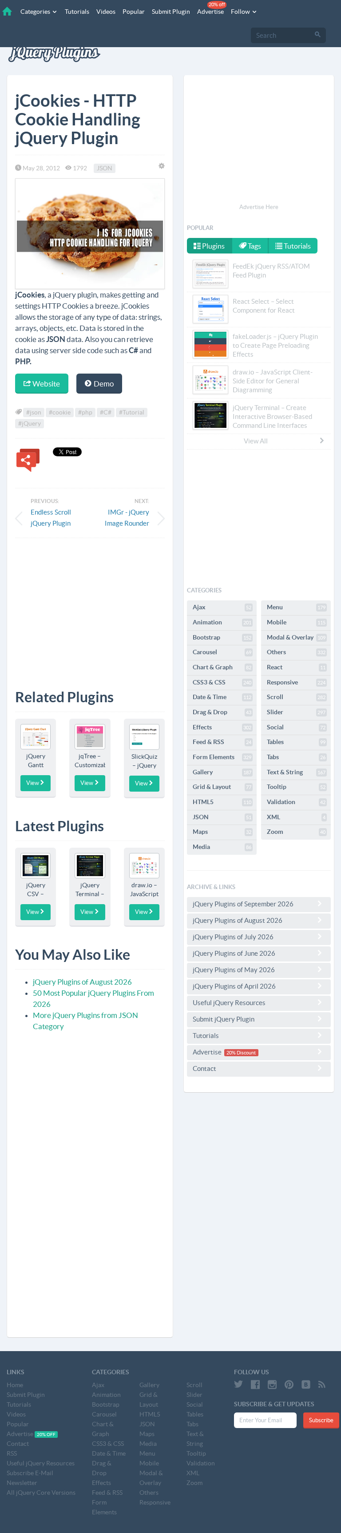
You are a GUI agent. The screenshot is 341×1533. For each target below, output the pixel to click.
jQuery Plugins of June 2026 (234, 953)
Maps (222, 831)
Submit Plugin (171, 11)
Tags (253, 246)
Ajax (222, 607)
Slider (296, 712)
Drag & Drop (222, 712)
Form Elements (222, 756)
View (32, 783)
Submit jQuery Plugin (223, 1019)
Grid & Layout (222, 786)
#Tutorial (131, 412)
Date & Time (222, 696)
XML (296, 817)
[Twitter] (238, 1384)
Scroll (296, 696)
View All (256, 441)
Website (45, 383)
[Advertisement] (90, 607)
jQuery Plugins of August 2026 (82, 982)
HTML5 (222, 801)
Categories (36, 11)
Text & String (296, 772)
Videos (105, 11)
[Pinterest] (289, 1384)
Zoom (296, 831)
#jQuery (29, 423)
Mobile (296, 622)
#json (33, 412)
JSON (104, 168)
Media (222, 846)
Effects (222, 727)
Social (296, 727)
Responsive (296, 682)
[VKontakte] (305, 1384)
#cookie (60, 412)
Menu (296, 607)
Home (15, 1384)
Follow (241, 11)
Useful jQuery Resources (229, 1002)
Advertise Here (258, 207)
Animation (222, 622)
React (296, 667)
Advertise (211, 8)
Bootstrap (222, 637)
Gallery (222, 772)
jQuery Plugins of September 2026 (243, 904)
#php (85, 412)
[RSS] (321, 1384)
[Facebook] (255, 1384)
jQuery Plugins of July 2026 (233, 937)
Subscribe (321, 1420)
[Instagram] (272, 1384)
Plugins (213, 246)
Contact (204, 1068)
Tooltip (296, 786)
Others (296, 652)
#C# (105, 412)
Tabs (296, 756)
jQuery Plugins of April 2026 (234, 986)
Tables (296, 741)
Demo (103, 383)
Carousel (222, 652)
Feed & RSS (222, 741)
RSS (12, 1453)
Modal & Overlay (296, 637)
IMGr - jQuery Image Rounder (127, 517)
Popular (134, 11)
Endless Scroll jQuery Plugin (51, 517)
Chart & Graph (222, 667)
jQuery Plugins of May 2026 (234, 970)
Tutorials (77, 11)
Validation (296, 801)
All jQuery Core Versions (41, 1492)
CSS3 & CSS (222, 682)
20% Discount (241, 1052)
